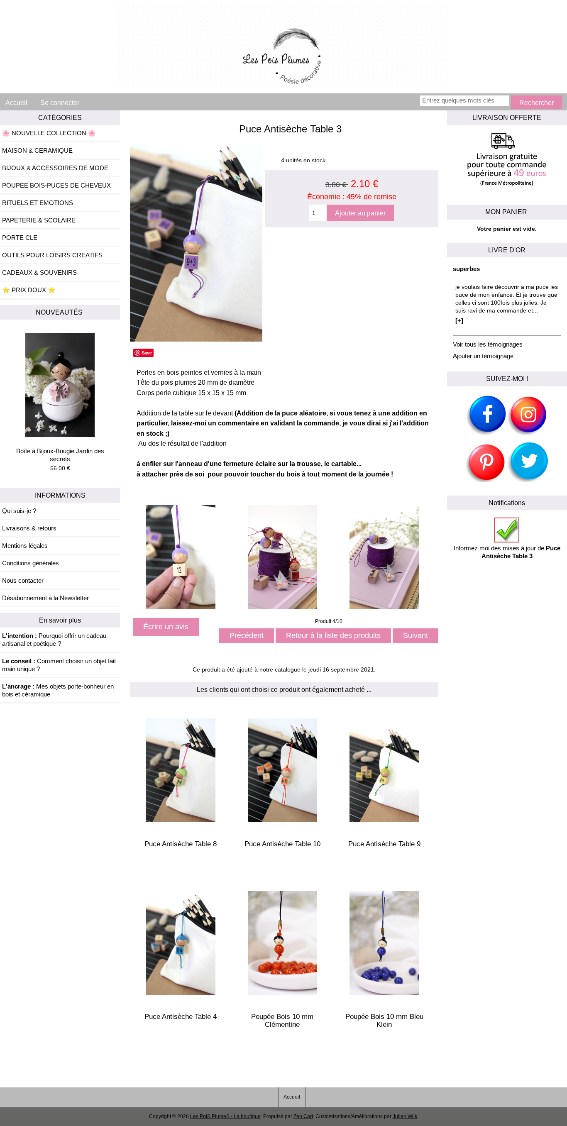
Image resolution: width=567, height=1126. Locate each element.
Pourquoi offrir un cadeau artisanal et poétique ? (54, 639)
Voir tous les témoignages (488, 344)
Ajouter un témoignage (483, 355)
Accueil (16, 102)
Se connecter (59, 102)
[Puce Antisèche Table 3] (196, 340)
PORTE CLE (19, 237)
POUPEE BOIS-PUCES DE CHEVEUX (56, 185)
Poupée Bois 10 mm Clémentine (282, 1020)
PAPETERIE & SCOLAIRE (39, 220)
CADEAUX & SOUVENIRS (39, 272)
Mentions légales (25, 545)
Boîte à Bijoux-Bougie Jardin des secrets (60, 454)
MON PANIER (507, 211)
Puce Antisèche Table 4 (180, 1017)
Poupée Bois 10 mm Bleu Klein (384, 1020)
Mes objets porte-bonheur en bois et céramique (58, 690)
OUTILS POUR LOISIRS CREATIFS (52, 255)
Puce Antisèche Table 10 (282, 844)
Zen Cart (303, 1116)
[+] (459, 320)
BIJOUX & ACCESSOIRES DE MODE (55, 167)
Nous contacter (23, 580)
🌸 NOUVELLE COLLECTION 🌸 (49, 133)
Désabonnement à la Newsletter (45, 597)
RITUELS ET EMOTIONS (37, 202)
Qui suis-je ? (19, 510)
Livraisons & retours (29, 528)
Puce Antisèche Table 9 (384, 844)
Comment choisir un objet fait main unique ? (59, 664)
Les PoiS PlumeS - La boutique (225, 1116)
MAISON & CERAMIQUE (37, 150)
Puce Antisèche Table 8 (180, 844)
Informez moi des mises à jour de (507, 552)
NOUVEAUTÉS (60, 312)
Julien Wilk (405, 1116)
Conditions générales (30, 563)
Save (147, 352)
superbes (466, 268)
